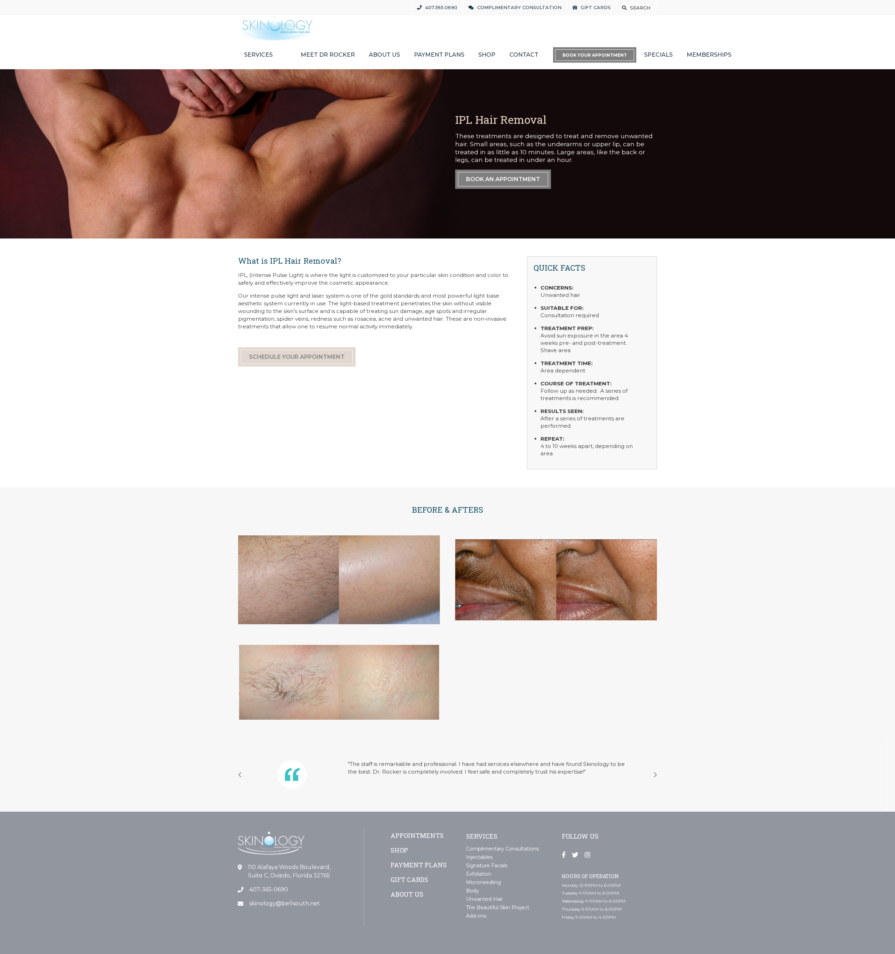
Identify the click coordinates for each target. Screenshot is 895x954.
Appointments (417, 835)
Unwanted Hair (484, 899)
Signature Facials (486, 865)
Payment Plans (439, 54)
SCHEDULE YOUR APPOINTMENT (297, 357)
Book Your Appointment (595, 55)
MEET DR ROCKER (328, 54)
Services (258, 54)
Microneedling (483, 882)
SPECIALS (658, 54)
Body (472, 891)
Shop (486, 54)
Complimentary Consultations (502, 849)
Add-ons (476, 916)
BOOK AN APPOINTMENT (503, 179)
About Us (384, 54)
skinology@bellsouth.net (284, 903)
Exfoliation (478, 874)
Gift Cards (596, 7)
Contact (523, 54)
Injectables (479, 857)
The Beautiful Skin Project (497, 907)
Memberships (709, 54)
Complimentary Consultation (519, 7)
